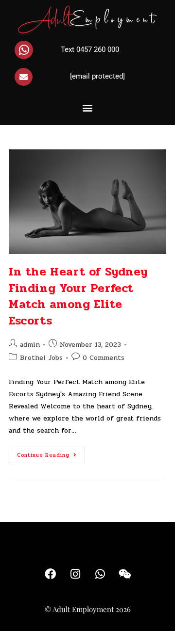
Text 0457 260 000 (90, 49)
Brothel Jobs (41, 358)
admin (30, 345)
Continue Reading (51, 453)
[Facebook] (50, 574)
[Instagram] (75, 574)
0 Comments (103, 358)
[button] (88, 107)
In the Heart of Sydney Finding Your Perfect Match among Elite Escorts (78, 296)
